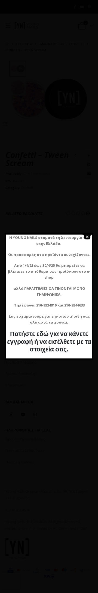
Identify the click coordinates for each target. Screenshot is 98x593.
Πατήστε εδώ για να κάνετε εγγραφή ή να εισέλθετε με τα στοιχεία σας (49, 341)
